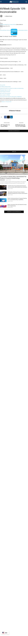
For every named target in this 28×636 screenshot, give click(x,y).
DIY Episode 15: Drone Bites (5, 125)
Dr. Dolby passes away (5, 86)
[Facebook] (5, 117)
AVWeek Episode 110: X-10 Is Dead (20, 125)
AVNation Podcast (9, 16)
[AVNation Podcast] (4, 111)
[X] (8, 117)
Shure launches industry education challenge (11, 96)
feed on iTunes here (6, 101)
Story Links (2, 85)
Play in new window (11, 24)
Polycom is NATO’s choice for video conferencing (11, 88)
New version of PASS (5, 95)
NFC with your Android (5, 93)
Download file (3, 24)
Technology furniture (5, 91)
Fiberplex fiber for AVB (5, 90)
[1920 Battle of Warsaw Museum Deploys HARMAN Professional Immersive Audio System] (3, 193)
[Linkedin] (11, 117)
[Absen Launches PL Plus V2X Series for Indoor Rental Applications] (3, 206)
